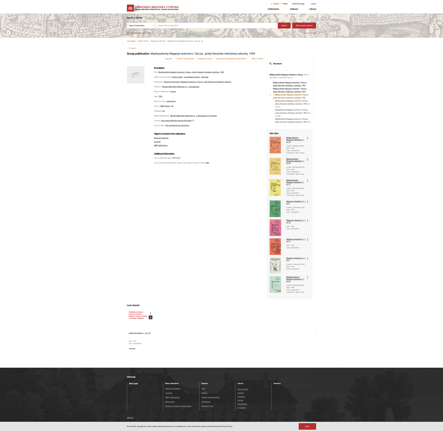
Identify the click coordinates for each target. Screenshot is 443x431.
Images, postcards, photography (178, 406)
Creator (204, 393)
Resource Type (207, 406)
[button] (290, 63)
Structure (132, 348)
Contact (240, 393)
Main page (133, 383)
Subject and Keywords (210, 397)
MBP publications (161, 145)
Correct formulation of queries (242, 404)
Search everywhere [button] (136, 25)
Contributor (205, 402)
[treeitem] (290, 84)
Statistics (241, 397)
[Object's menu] (307, 138)
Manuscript (169, 402)
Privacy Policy (227, 426)
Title (203, 389)
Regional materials (158, 41)
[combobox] (217, 25)
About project (242, 389)
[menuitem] (168, 58)
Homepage (131, 41)
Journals (157, 142)
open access (146, 33)
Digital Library (143, 41)
